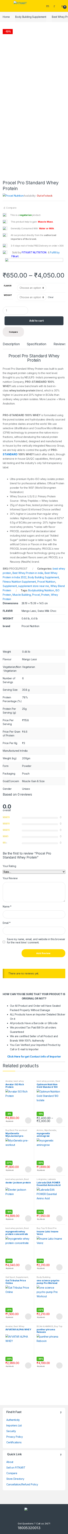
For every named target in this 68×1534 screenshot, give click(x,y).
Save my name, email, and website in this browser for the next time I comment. (36, 941)
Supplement (10, 586)
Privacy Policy (14, 1436)
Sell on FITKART (15, 1467)
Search (48, 6)
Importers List (14, 1425)
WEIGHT (8, 295)
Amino (40, 1130)
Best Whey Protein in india (28, 572)
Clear (50, 297)
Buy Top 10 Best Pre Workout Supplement (47, 1229)
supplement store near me (33, 586)
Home (6, 16)
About (9, 1461)
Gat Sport (10, 1277)
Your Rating (9, 866)
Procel (36, 594)
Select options (28, 1120)
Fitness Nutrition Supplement (19, 581)
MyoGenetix (50, 1130)
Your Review (10, 878)
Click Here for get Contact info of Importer (34, 1056)
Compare (11, 207)
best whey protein (45, 1081)
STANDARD (10, 454)
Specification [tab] (36, 344)
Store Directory (15, 1478)
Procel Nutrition (46, 581)
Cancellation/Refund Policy (22, 1484)
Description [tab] (11, 344)
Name (7, 906)
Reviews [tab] (59, 344)
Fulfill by (55, 252)
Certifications (14, 1442)
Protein (45, 594)
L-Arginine (42, 1179)
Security (11, 1431)
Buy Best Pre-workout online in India (16, 1131)
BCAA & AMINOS (45, 1326)
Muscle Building (22, 594)
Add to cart (36, 320)
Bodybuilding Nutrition (41, 590)
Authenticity (13, 1419)
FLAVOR (7, 286)
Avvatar (9, 1081)
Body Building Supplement (30, 16)
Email (7, 922)
